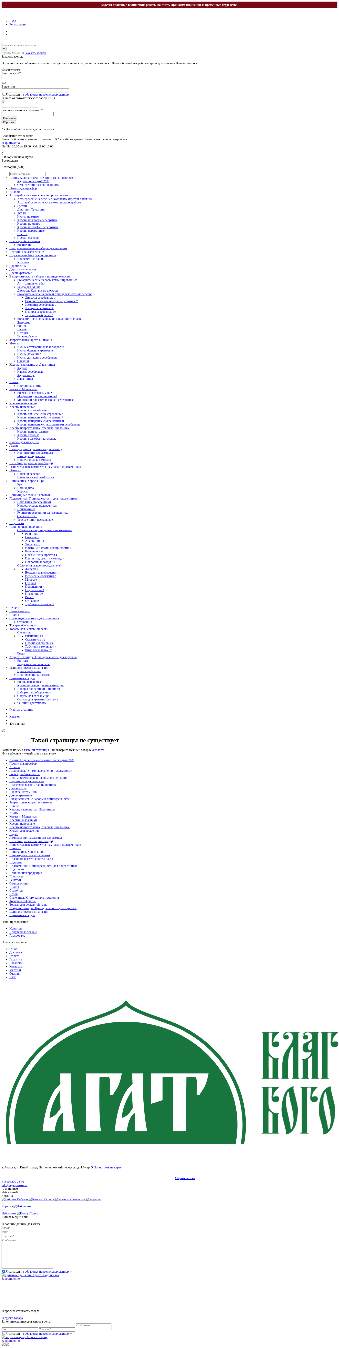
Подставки (16, 869)
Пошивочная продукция (25, 873)
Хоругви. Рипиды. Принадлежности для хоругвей (43, 908)
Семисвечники (19, 883)
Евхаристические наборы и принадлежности (39, 798)
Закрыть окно (11, 143)
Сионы (14, 887)
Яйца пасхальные (38, 650)
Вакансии (16, 963)
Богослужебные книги (24, 774)
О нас (13, 948)
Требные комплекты (39, 604)
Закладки (32, 544)
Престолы (16, 876)
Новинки (15, 928)
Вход (12, 21)
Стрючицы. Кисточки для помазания (34, 897)
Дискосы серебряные (40, 297)
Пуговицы (34, 593)
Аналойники (35, 540)
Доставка (15, 952)
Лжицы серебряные (39, 308)
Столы (13, 894)
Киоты (13, 813)
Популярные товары (23, 932)
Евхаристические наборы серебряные (51, 301)
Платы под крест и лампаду (44, 558)
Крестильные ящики (23, 820)
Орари (30, 583)
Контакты (16, 966)
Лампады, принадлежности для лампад (35, 837)
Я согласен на (38, 94)
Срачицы (32, 537)
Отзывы (14, 973)
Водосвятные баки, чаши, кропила (32, 784)
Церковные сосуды (22, 915)
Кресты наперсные (22, 823)
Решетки (15, 880)
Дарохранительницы (23, 791)
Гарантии (15, 959)
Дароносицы (17, 788)
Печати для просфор (23, 763)
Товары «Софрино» (22, 901)
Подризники (34, 586)
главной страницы (36, 750)
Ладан (13, 834)
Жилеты (31, 569)
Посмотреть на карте (107, 1167)
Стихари (32, 600)
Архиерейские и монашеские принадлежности (40, 770)
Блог (12, 977)
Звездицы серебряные (40, 304)
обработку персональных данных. (47, 94)
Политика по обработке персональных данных (104, 1178)
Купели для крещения (24, 830)
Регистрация (17, 24)
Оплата (14, 956)
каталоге (97, 750)
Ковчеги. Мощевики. (23, 816)
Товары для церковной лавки (28, 904)
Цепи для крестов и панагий (28, 911)
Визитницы (34, 636)
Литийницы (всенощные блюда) (31, 841)
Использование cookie (157, 1178)
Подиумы (15, 862)
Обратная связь (185, 1178)
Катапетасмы (35, 551)
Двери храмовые (20, 795)
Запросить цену (36, 1337)
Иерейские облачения (40, 576)
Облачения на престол (41, 555)
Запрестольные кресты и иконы (30, 802)
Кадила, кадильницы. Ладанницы (32, 809)
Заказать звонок (35, 53)
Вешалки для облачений (42, 572)
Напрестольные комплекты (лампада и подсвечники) (45, 844)
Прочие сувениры (39, 643)
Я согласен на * (38, 1271)
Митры (31, 579)
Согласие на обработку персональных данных (35, 1178)
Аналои (14, 767)
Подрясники (34, 590)
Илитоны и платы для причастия (48, 547)
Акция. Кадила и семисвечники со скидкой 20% (41, 760)
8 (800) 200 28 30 (13, 53)
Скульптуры (35, 639)
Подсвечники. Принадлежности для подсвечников (43, 865)
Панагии (15, 848)
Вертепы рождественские (26, 781)
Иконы (14, 806)
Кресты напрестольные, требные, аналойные (39, 827)
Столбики (16, 890)
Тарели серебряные (39, 315)
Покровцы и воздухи (40, 562)
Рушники (32, 533)
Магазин (15, 970)
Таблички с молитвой (40, 646)
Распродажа (17, 935)
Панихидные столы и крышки (29, 855)
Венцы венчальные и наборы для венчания (38, 777)
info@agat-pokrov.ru (14, 1185)
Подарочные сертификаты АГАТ (31, 858)
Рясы (29, 597)
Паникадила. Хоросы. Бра (26, 851)
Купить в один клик (45, 1275)
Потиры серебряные (40, 311)
